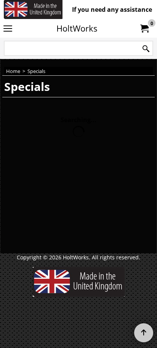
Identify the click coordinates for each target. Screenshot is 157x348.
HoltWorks (77, 28)
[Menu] (7, 29)
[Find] (146, 49)
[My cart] (144, 28)
